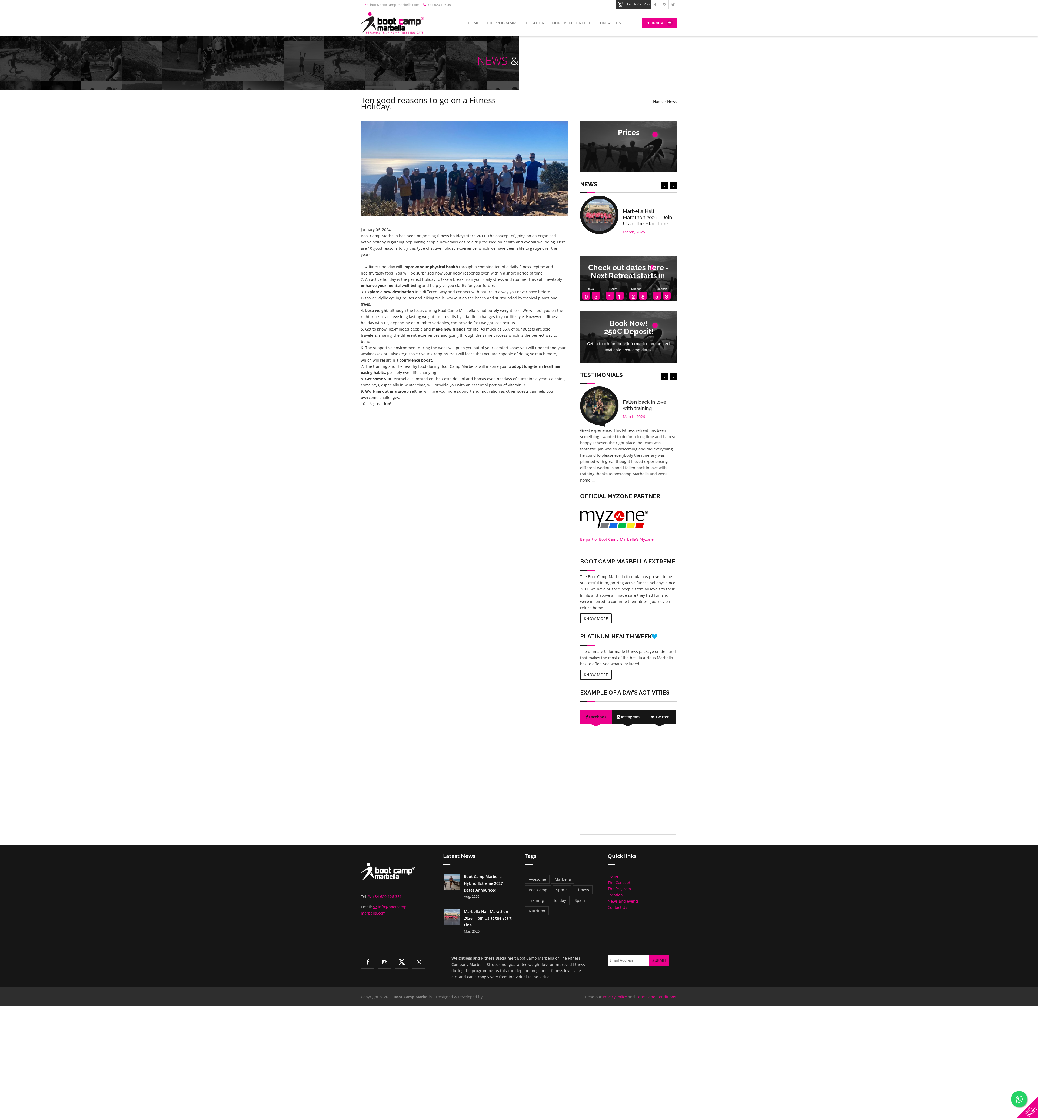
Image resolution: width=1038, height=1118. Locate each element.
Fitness (582, 889)
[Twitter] (401, 962)
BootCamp (538, 889)
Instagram (630, 716)
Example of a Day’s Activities (625, 692)
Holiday (559, 900)
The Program (619, 888)
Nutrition (537, 910)
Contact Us (609, 22)
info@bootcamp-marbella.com (393, 4)
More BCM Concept (571, 22)
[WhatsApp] (418, 962)
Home (473, 22)
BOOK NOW (654, 23)
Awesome (537, 879)
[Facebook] (367, 962)
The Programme (502, 22)
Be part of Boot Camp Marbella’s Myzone (617, 539)
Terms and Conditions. (656, 996)
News (672, 101)
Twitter (661, 716)
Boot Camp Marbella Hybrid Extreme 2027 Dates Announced (483, 883)
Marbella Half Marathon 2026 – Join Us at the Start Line (647, 217)
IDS (487, 996)
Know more (596, 618)
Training (536, 900)
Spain (580, 900)
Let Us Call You (638, 4)
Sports (562, 889)
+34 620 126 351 (439, 4)
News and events (623, 901)
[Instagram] (384, 962)
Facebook (597, 716)
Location (535, 22)
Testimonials (601, 375)
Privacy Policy (615, 996)
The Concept (619, 882)
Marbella (563, 879)
